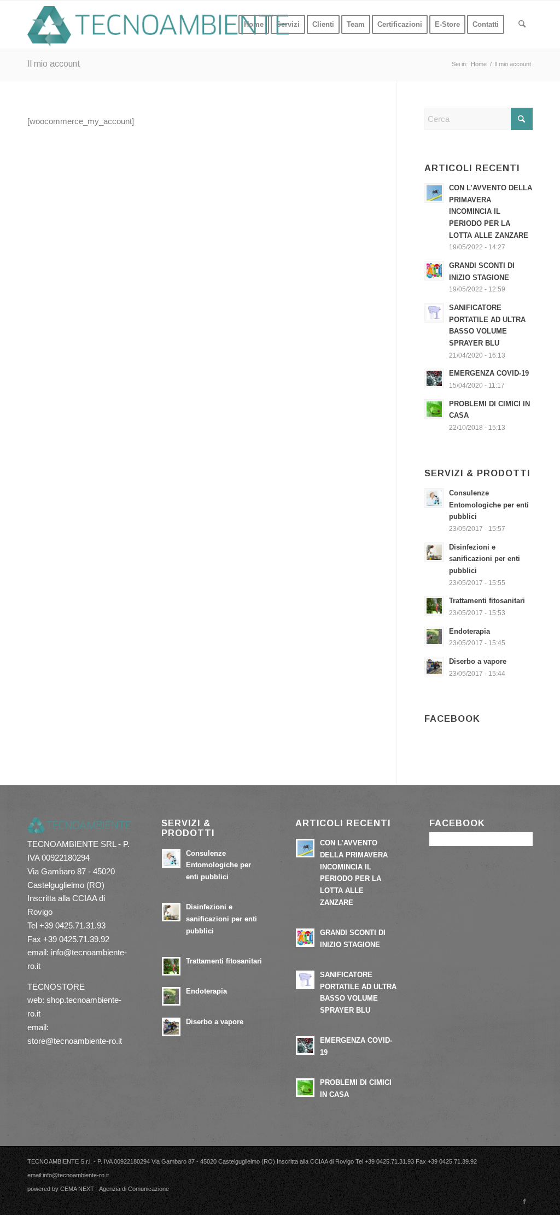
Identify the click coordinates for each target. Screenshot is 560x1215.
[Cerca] (522, 25)
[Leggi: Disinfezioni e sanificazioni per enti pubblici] (434, 552)
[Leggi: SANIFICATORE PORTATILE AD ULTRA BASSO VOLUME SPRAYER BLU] (434, 313)
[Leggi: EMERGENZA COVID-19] (434, 378)
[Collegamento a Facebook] (524, 1201)
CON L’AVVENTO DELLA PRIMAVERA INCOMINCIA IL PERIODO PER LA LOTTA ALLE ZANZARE (490, 212)
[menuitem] (253, 25)
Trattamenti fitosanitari (487, 601)
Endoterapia (469, 631)
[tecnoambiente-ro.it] (158, 25)
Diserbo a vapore (477, 661)
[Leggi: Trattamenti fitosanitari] (434, 606)
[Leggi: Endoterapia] (434, 636)
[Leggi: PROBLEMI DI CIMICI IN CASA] (434, 409)
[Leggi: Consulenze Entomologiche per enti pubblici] (434, 498)
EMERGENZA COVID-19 (489, 373)
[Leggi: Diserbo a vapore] (434, 666)
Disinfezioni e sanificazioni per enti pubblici (484, 559)
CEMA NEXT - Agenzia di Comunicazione (114, 1188)
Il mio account (53, 63)
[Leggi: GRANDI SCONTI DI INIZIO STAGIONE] (434, 271)
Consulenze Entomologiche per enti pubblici (489, 505)
